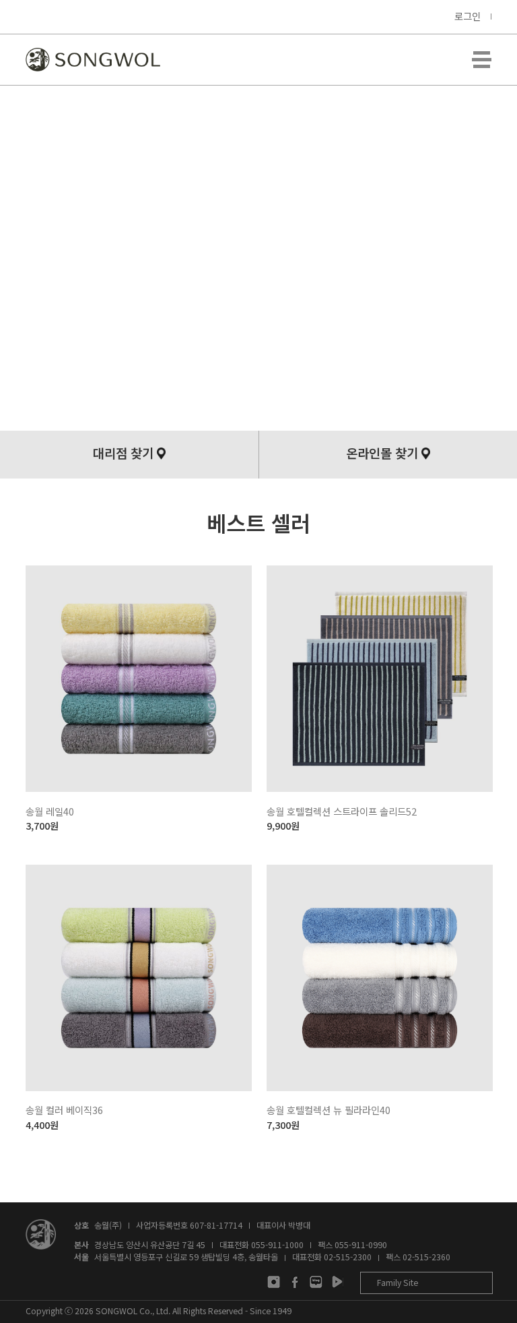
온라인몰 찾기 (382, 452)
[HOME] (93, 59)
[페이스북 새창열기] (295, 1282)
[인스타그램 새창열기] (273, 1282)
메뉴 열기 (481, 60)
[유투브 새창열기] (337, 1282)
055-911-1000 (277, 1245)
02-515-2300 (348, 1257)
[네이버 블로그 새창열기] (316, 1282)
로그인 (467, 16)
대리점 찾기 (123, 452)
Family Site (397, 1282)
